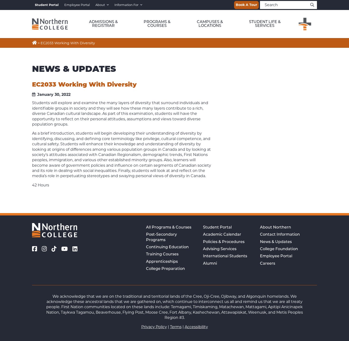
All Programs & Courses (168, 227)
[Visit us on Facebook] (34, 249)
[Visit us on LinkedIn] (74, 249)
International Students (225, 256)
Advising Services (219, 249)
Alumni (210, 264)
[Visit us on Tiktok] (54, 249)
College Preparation (165, 269)
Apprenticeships (162, 262)
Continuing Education (167, 247)
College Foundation (279, 249)
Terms (176, 327)
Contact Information (280, 235)
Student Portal (217, 227)
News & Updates (276, 242)
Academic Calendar (222, 235)
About (100, 5)
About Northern (275, 227)
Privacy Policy (154, 327)
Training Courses (162, 254)
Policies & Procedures (224, 242)
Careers (267, 264)
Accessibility (196, 327)
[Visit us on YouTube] (64, 249)
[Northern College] (50, 24)
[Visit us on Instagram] (44, 249)
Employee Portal (77, 5)
